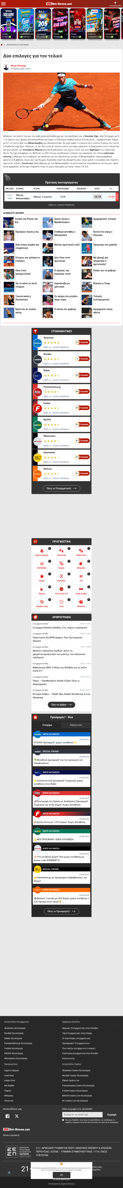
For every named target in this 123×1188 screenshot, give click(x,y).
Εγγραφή (111, 1114)
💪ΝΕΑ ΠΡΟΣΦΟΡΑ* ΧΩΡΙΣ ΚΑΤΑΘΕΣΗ (54, 839)
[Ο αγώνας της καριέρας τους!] (48, 274)
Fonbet (47, 403)
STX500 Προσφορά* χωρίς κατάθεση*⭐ (55, 742)
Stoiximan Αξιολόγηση (15, 1028)
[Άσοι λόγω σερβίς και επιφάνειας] (9, 248)
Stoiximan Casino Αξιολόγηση (76, 1070)
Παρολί (7, 1090)
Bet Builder (9, 1085)
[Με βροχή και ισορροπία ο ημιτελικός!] (87, 261)
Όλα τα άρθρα (59, 704)
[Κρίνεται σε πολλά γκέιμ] (9, 313)
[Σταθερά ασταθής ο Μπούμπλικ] (48, 235)
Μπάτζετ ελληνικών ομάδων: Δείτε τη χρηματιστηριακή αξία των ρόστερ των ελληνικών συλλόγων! (59, 654)
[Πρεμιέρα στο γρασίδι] (87, 248)
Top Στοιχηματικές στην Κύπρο (77, 1033)
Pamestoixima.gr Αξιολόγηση (18, 1043)
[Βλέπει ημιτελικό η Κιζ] (48, 248)
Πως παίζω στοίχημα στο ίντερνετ (78, 1048)
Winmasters (50, 436)
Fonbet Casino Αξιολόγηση (75, 1090)
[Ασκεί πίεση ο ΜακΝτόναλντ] (48, 222)
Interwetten (49, 452)
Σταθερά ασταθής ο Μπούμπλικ (64, 233)
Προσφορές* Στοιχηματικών (76, 1043)
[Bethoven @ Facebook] (7, 1116)
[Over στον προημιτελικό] (9, 274)
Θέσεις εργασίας (11, 1135)
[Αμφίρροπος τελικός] (87, 222)
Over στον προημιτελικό (23, 272)
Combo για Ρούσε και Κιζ (26, 220)
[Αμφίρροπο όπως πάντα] (87, 313)
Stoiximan (49, 337)
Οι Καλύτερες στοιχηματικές (76, 1038)
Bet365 (47, 419)
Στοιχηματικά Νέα (40, 624)
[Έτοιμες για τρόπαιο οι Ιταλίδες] (9, 261)
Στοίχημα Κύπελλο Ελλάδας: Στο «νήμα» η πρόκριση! (60, 627)
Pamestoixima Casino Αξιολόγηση (78, 1085)
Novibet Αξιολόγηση (13, 1033)
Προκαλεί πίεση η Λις (27, 231)
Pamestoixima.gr (52, 387)
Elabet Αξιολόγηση (13, 1038)
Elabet (47, 370)
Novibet (47, 354)
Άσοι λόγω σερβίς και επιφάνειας (27, 246)
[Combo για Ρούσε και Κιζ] (8, 222)
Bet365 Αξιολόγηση (13, 1053)
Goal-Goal (9, 1075)
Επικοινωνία (68, 1058)
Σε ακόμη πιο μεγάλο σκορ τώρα (65, 298)
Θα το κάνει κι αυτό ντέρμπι (26, 285)
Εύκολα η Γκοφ (101, 283)
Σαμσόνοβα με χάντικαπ (62, 285)
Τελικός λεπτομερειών (101, 298)
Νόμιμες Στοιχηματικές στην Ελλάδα (80, 1028)
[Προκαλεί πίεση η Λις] (9, 235)
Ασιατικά (8, 1101)
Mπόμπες (8, 1095)
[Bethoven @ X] (17, 1116)
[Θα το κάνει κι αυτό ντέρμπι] (9, 287)
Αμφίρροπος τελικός (104, 218)
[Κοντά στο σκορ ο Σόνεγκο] (87, 235)
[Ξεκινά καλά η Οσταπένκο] (9, 300)
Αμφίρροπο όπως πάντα (102, 311)
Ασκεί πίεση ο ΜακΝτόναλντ (62, 220)
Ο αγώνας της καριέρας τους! (62, 272)
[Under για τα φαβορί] (87, 274)
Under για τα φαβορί (104, 270)
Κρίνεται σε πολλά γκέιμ (25, 311)
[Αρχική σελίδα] (2, 45)
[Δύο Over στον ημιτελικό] (48, 261)
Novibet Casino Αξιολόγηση (75, 1075)
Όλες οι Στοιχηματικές (59, 488)
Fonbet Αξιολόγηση (13, 1048)
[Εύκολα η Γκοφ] (87, 287)
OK (61, 1175)
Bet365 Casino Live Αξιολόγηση (77, 1095)
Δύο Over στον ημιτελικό (62, 259)
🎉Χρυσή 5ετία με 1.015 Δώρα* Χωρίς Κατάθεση (59, 822)
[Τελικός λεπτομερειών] (87, 300)
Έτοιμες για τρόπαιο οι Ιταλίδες (27, 259)
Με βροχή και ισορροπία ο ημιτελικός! (100, 261)
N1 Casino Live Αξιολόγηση (75, 1101)
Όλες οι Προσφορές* (59, 911)
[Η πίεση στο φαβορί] (48, 313)
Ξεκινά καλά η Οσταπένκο (23, 298)
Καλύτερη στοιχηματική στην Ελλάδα (80, 1053)
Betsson (48, 468)
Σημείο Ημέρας (11, 1070)
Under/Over (9, 1080)
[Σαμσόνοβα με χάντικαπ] (48, 287)
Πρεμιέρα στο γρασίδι (105, 244)
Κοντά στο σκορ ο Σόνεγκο (102, 233)
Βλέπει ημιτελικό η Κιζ (67, 244)
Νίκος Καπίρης (18, 65)
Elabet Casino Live (70, 1080)
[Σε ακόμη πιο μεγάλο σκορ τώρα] (48, 300)
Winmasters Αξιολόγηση (15, 1058)
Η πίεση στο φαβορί (65, 309)
